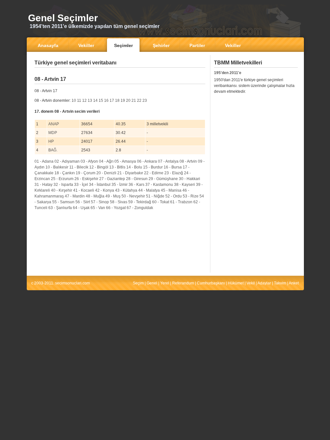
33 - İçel (81, 184)
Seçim (138, 283)
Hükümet (236, 283)
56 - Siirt (82, 202)
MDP (52, 132)
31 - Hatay (43, 184)
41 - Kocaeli (83, 190)
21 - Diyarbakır (130, 173)
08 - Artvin (188, 161)
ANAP (53, 124)
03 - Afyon (89, 161)
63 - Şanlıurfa (60, 208)
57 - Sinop (100, 202)
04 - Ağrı (106, 161)
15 (101, 100)
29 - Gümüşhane (163, 179)
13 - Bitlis (117, 167)
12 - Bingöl (98, 167)
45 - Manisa (171, 190)
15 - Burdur (153, 167)
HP (51, 141)
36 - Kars (136, 184)
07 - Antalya (168, 161)
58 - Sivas (118, 202)
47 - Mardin (75, 196)
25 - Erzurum (62, 179)
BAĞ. (52, 150)
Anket (294, 283)
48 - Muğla (95, 196)
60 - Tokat (160, 202)
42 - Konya (104, 190)
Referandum (183, 283)
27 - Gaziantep (112, 179)
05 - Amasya (125, 161)
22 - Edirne (153, 173)
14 (95, 100)
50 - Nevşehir (133, 196)
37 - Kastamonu (159, 184)
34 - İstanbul (100, 184)
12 (84, 100)
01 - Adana (43, 161)
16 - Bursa (173, 167)
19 (123, 100)
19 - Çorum (85, 173)
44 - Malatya (149, 190)
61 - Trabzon (181, 202)
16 (106, 100)
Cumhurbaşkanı (211, 283)
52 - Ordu (173, 196)
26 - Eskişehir (86, 179)
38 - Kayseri (184, 184)
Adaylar (264, 283)
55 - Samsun (63, 202)
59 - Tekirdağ (139, 202)
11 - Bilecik (78, 167)
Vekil (251, 283)
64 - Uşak (81, 208)
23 (144, 100)
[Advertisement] (119, 72)
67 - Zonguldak (140, 208)
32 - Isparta (63, 184)
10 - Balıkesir (56, 167)
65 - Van (98, 208)
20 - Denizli (106, 173)
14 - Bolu (134, 167)
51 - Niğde (155, 196)
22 (139, 100)
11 (79, 100)
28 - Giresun (137, 179)
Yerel (164, 283)
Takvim (280, 283)
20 (128, 100)
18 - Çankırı (64, 173)
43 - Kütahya (126, 190)
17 (112, 100)
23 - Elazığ (173, 173)
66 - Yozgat (116, 208)
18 (117, 100)
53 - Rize (191, 196)
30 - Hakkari (189, 179)
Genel (152, 283)
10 (74, 100)
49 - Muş (113, 196)
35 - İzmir (120, 184)
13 (90, 100)
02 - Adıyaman (67, 161)
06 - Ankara (147, 161)
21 (133, 100)
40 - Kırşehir (61, 190)
